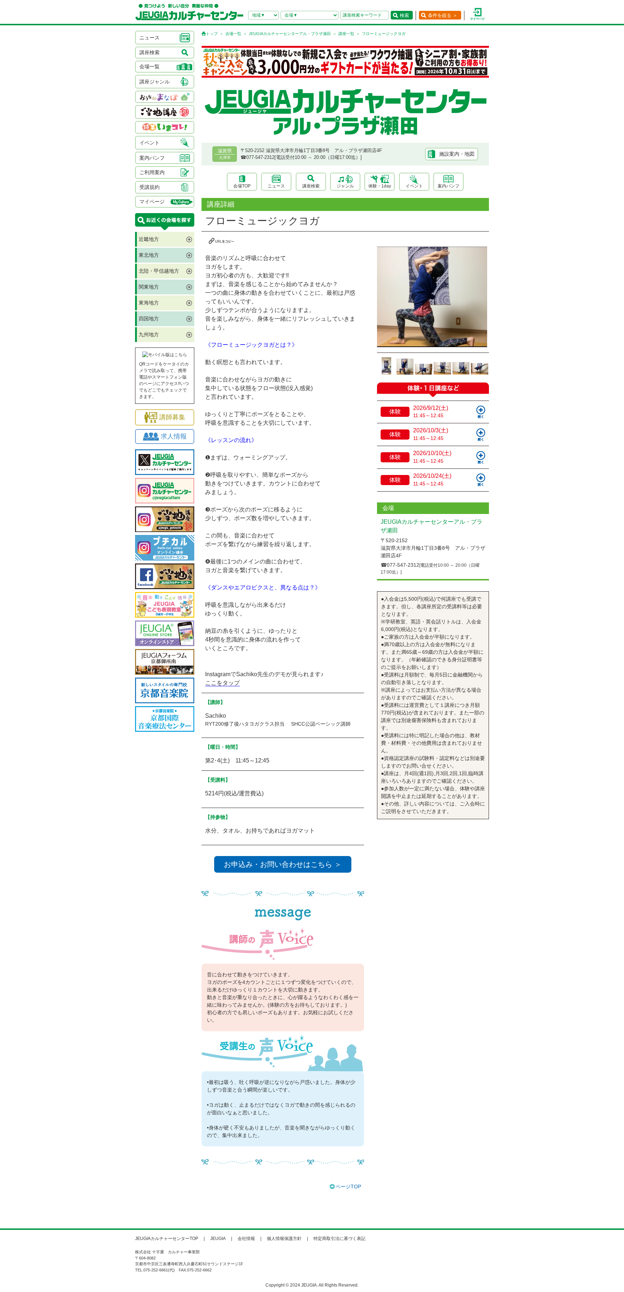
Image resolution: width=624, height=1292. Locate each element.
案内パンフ (448, 186)
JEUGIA (218, 1238)
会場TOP (242, 186)
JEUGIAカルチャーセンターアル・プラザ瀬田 (290, 33)
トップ (212, 33)
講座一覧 (346, 33)
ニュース (276, 186)
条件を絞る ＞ (443, 15)
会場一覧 (233, 33)
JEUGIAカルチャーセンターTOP (166, 1238)
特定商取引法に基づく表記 (339, 1238)
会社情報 (246, 1238)
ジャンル (345, 186)
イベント (414, 186)
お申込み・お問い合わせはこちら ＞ (283, 864)
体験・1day (379, 186)
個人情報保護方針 (284, 1238)
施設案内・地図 (456, 154)
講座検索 (311, 186)
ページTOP (348, 1186)
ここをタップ (222, 683)
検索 (404, 15)
